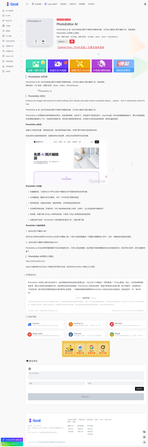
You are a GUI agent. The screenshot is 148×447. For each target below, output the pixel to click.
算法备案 (70, 431)
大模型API (80, 429)
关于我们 (91, 4)
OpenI (40, 442)
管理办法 (70, 429)
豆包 (96, 419)
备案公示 (71, 426)
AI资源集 (82, 4)
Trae (101, 419)
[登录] (145, 4)
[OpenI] (34, 421)
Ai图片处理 (60, 19)
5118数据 (97, 282)
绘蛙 (74, 422)
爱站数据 (107, 282)
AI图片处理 (82, 37)
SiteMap (59, 442)
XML (64, 442)
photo (104, 37)
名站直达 (63, 4)
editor (97, 37)
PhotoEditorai (112, 37)
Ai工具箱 (67, 19)
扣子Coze (108, 419)
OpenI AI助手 (72, 419)
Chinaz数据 (119, 282)
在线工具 (73, 4)
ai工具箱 (90, 37)
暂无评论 (33, 361)
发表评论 (139, 389)
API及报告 (80, 426)
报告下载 (80, 431)
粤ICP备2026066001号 (50, 442)
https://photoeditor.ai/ (35, 261)
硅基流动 (90, 419)
